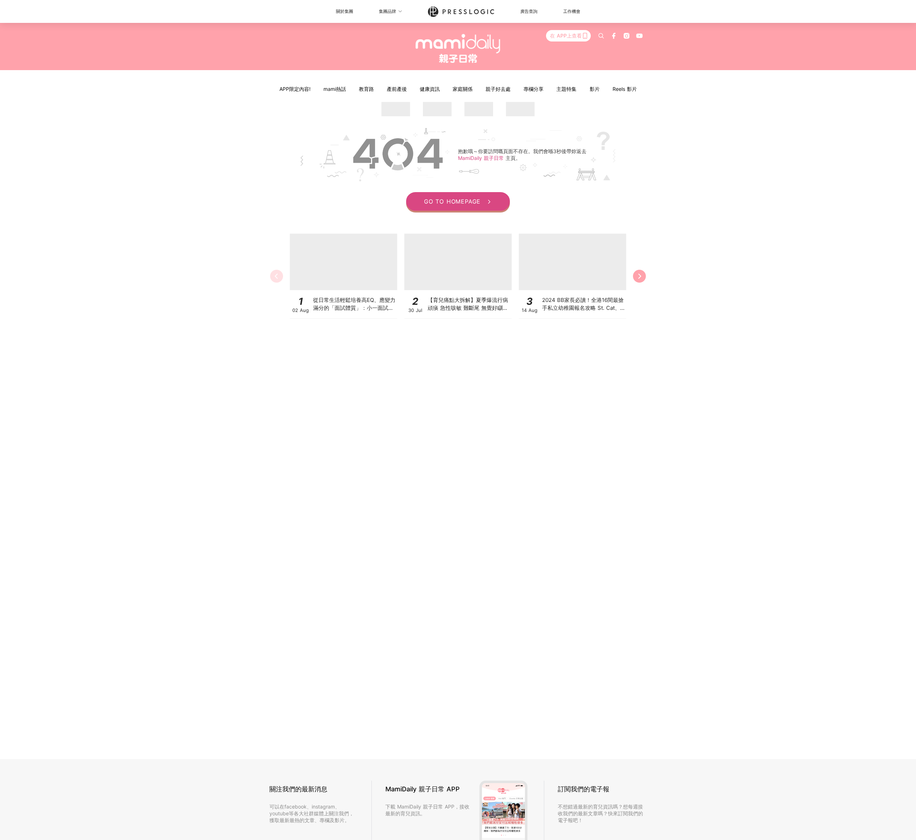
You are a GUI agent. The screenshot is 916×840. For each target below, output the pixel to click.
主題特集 (566, 89)
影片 (595, 89)
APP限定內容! (295, 89)
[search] (601, 36)
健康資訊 (430, 89)
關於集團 (344, 11)
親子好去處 (498, 89)
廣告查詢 (528, 11)
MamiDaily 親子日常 (482, 158)
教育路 (366, 89)
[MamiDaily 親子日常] (458, 48)
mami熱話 (334, 89)
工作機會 (571, 11)
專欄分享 (533, 89)
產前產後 (397, 89)
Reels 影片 (625, 89)
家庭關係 (463, 89)
